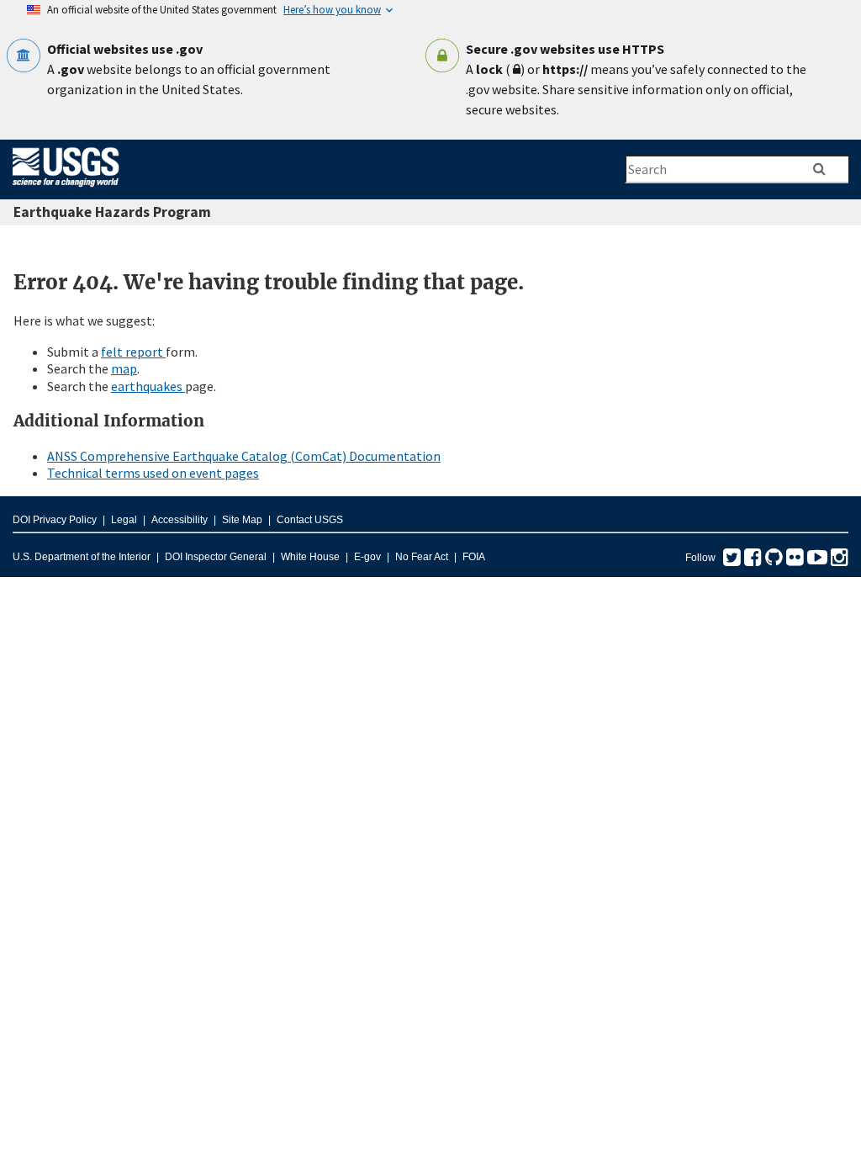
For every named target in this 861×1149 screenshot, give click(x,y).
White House (310, 557)
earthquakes (148, 386)
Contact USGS (310, 520)
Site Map (242, 520)
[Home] (66, 190)
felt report (133, 351)
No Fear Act (421, 557)
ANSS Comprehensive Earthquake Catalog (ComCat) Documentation (244, 455)
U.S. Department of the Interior (82, 557)
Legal (124, 520)
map (124, 368)
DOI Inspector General (216, 557)
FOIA (473, 557)
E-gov (367, 557)
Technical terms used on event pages (153, 472)
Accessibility (179, 520)
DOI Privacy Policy (55, 520)
